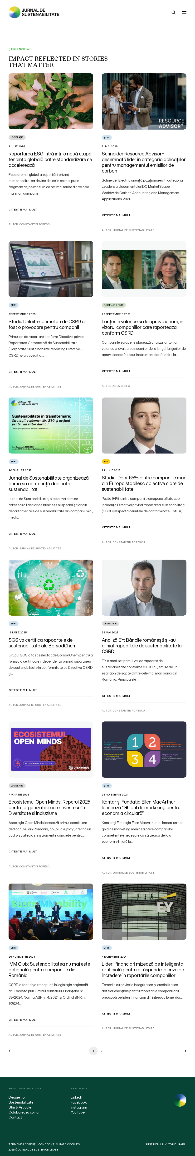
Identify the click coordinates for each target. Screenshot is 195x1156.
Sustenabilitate (114, 305)
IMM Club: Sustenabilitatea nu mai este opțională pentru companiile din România (49, 969)
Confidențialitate (52, 1144)
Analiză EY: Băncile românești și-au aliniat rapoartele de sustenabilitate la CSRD (142, 646)
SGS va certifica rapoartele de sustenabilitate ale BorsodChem (43, 643)
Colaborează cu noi (24, 1112)
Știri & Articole (20, 1107)
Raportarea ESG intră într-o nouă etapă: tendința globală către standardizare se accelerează (51, 159)
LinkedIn (77, 1097)
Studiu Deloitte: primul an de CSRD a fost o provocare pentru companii (47, 324)
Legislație (17, 137)
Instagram (79, 1107)
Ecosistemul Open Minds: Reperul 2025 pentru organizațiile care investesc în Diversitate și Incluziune (49, 807)
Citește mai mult (23, 209)
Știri (107, 137)
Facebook (79, 1102)
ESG (106, 461)
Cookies (73, 1144)
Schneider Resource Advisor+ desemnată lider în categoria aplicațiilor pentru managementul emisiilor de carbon (144, 162)
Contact (15, 1117)
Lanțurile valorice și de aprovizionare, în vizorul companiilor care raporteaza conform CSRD (142, 327)
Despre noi (17, 1097)
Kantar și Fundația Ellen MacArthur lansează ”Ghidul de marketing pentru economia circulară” (141, 807)
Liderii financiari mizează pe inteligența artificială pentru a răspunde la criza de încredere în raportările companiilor (143, 969)
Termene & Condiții (23, 1144)
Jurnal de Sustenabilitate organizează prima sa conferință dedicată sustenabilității (49, 483)
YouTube (78, 1112)
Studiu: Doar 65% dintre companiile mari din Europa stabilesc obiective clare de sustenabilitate (144, 483)
